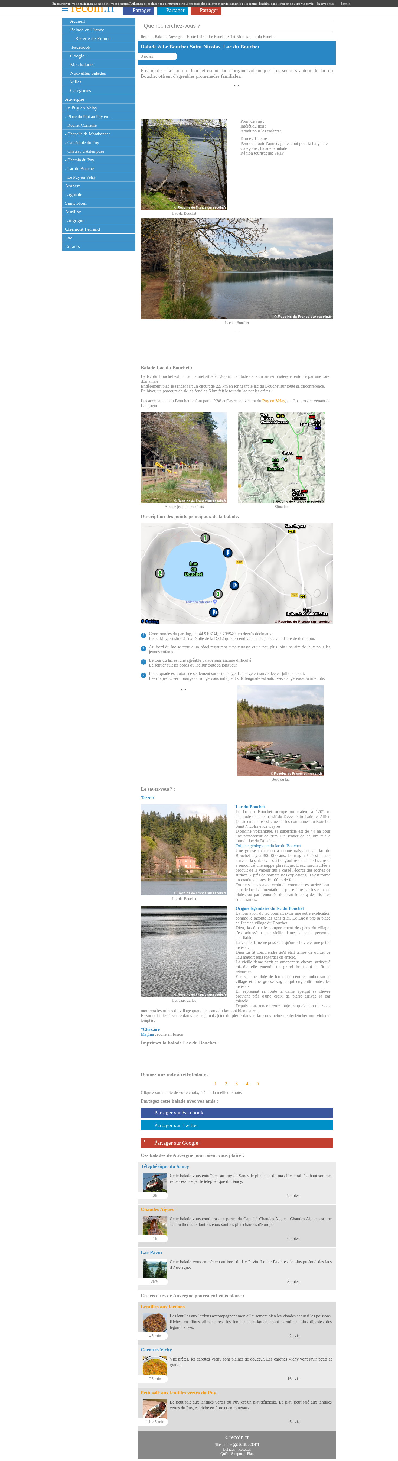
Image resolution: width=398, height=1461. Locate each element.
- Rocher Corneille (81, 125)
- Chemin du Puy (79, 160)
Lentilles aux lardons (163, 1306)
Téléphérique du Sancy (165, 1166)
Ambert (72, 186)
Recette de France (92, 38)
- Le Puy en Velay (80, 177)
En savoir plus (325, 3)
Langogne (74, 220)
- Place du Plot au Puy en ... (88, 116)
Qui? (224, 1454)
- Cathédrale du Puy (82, 142)
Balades (229, 1449)
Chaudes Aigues (157, 1209)
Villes (75, 82)
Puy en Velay (273, 400)
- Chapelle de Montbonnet (87, 134)
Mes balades (81, 64)
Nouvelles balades (87, 73)
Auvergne (74, 99)
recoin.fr (239, 1437)
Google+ (78, 56)
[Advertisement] (236, 100)
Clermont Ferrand (82, 229)
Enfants (72, 246)
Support (237, 1454)
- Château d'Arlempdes (84, 151)
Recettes (244, 1449)
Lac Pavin (151, 1252)
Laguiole (73, 194)
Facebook (79, 47)
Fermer (345, 3)
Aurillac (73, 212)
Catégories (80, 90)
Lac (68, 238)
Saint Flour (76, 203)
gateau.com (246, 1444)
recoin (93, 7)
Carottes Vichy (156, 1349)
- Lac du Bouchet (80, 168)
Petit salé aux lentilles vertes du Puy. (179, 1392)
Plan (250, 1454)
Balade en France (86, 30)
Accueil (77, 21)
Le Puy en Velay (81, 108)
